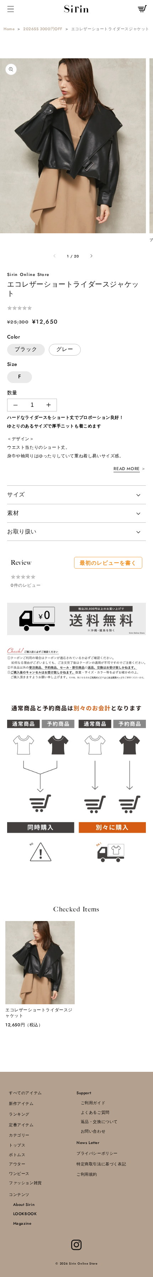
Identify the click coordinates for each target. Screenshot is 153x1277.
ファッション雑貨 (25, 1183)
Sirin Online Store (83, 1263)
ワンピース (19, 1173)
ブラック (26, 349)
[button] (11, 8)
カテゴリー (19, 1135)
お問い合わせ (90, 1131)
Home (9, 29)
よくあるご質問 (93, 1112)
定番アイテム (21, 1125)
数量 (12, 392)
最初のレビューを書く (108, 563)
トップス (17, 1145)
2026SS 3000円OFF (43, 29)
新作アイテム (21, 1103)
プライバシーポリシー (97, 1153)
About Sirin (22, 1204)
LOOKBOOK (23, 1214)
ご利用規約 (86, 1174)
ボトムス (17, 1155)
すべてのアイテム (25, 1093)
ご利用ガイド (90, 1103)
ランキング (19, 1114)
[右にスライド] (91, 256)
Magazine (20, 1223)
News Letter (88, 1142)
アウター (17, 1164)
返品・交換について (97, 1121)
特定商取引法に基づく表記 (101, 1164)
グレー (64, 349)
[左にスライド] (55, 256)
